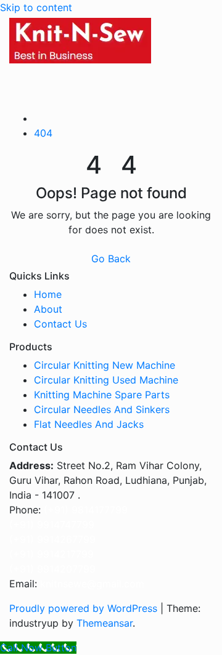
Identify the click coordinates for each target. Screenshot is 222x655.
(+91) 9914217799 (51, 554)
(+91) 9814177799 (86, 510)
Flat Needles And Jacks (89, 424)
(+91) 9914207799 (52, 569)
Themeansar (104, 623)
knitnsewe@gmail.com (92, 583)
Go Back (111, 258)
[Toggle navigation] (26, 78)
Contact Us (60, 324)
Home (48, 294)
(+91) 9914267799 (52, 539)
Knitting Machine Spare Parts (102, 394)
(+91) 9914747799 (51, 524)
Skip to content (36, 7)
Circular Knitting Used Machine (106, 380)
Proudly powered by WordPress (84, 608)
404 (43, 133)
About (48, 309)
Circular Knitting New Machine (104, 365)
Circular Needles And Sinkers (102, 409)
